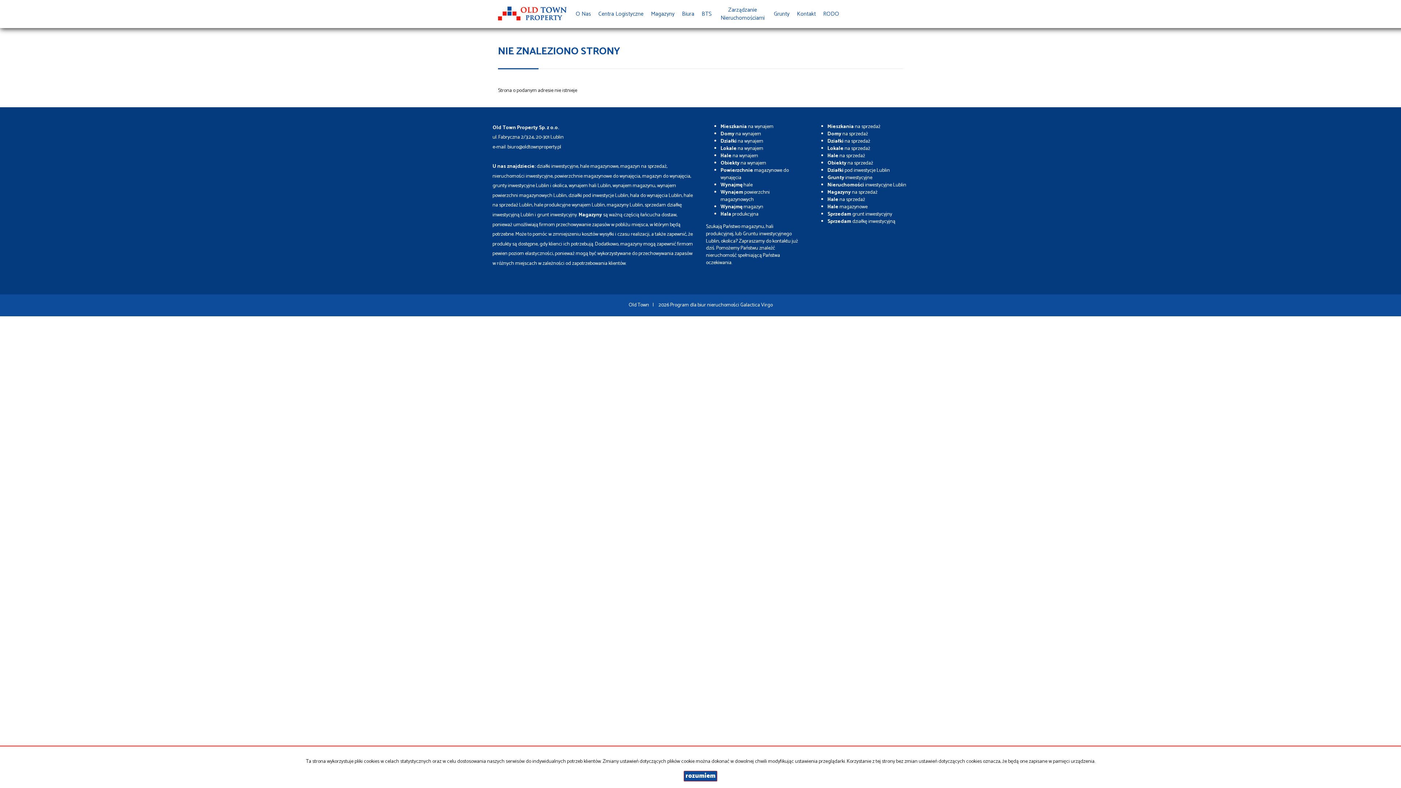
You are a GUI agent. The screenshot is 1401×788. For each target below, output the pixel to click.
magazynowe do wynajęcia (755, 174)
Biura (688, 14)
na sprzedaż (853, 127)
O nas (583, 14)
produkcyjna (740, 214)
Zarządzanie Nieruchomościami (743, 14)
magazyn (742, 207)
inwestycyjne (849, 178)
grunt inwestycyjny (859, 214)
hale (737, 185)
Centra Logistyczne (621, 14)
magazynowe (847, 207)
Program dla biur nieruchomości (705, 305)
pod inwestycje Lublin (858, 170)
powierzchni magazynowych (745, 196)
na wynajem (747, 127)
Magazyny (663, 14)
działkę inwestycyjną (861, 221)
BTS (707, 14)
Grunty (782, 14)
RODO (831, 14)
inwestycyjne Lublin (866, 185)
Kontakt (806, 14)
